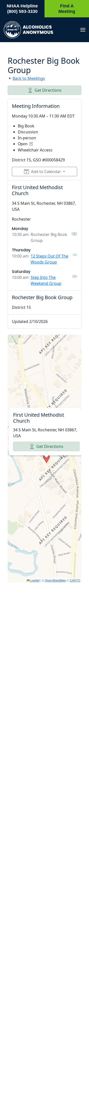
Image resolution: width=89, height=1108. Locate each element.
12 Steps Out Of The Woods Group (49, 259)
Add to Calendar (46, 171)
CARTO (75, 580)
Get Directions (48, 90)
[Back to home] (28, 29)
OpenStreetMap (55, 580)
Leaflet (35, 580)
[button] (82, 29)
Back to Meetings (29, 78)
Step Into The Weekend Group (46, 280)
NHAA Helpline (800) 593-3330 (22, 8)
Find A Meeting (66, 8)
